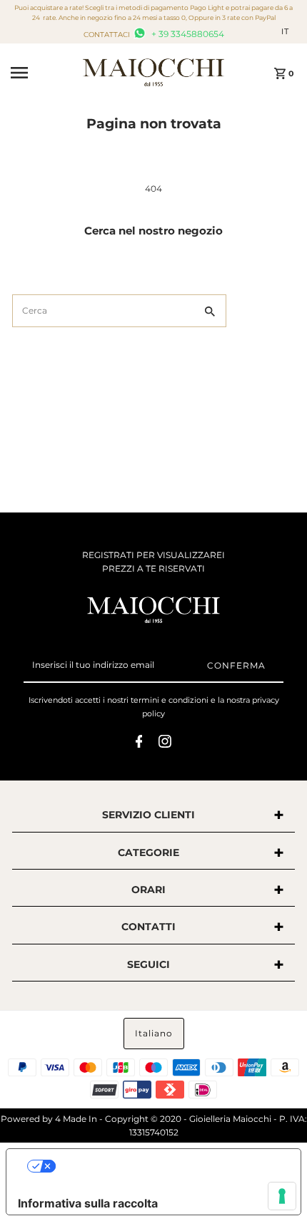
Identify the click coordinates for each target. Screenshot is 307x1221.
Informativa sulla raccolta (88, 1203)
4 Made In (76, 1118)
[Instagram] (164, 743)
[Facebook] (139, 743)
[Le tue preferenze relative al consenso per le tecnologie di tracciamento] (282, 1196)
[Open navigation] (42, 73)
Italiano (154, 1033)
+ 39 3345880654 (186, 34)
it (285, 31)
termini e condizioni (169, 700)
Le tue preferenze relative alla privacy (168, 1166)
